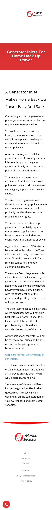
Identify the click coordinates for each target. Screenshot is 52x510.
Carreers (26, 470)
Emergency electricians (26, 475)
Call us (26, 453)
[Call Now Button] (6, 504)
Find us (26, 463)
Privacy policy (26, 481)
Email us (26, 458)
